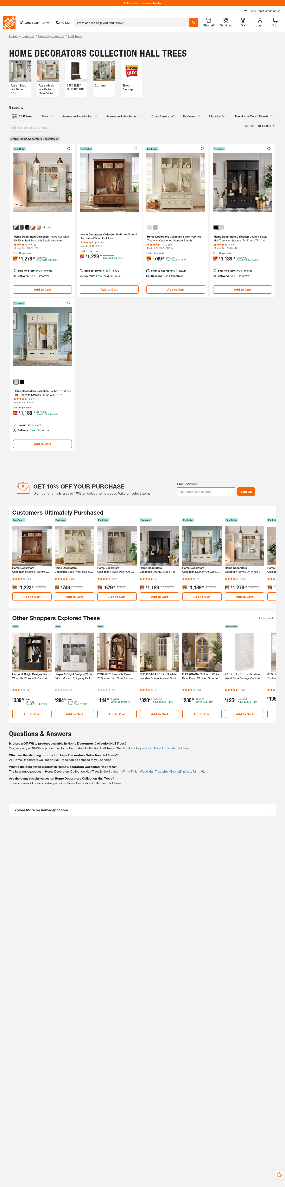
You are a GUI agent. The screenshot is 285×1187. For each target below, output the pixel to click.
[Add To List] (69, 149)
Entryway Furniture (51, 36)
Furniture (28, 36)
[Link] (42, 220)
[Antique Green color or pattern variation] (155, 227)
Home (13, 36)
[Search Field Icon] (193, 22)
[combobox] (132, 22)
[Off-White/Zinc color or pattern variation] (38, 227)
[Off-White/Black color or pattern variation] (16, 227)
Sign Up (246, 491)
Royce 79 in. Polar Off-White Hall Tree (162, 748)
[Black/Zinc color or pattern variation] (27, 227)
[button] (260, 126)
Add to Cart (42, 289)
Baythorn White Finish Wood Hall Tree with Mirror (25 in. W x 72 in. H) (156, 771)
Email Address (187, 484)
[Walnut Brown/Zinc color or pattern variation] (33, 227)
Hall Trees (75, 36)
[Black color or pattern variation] (21, 227)
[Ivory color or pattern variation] (149, 227)
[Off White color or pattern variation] (221, 227)
